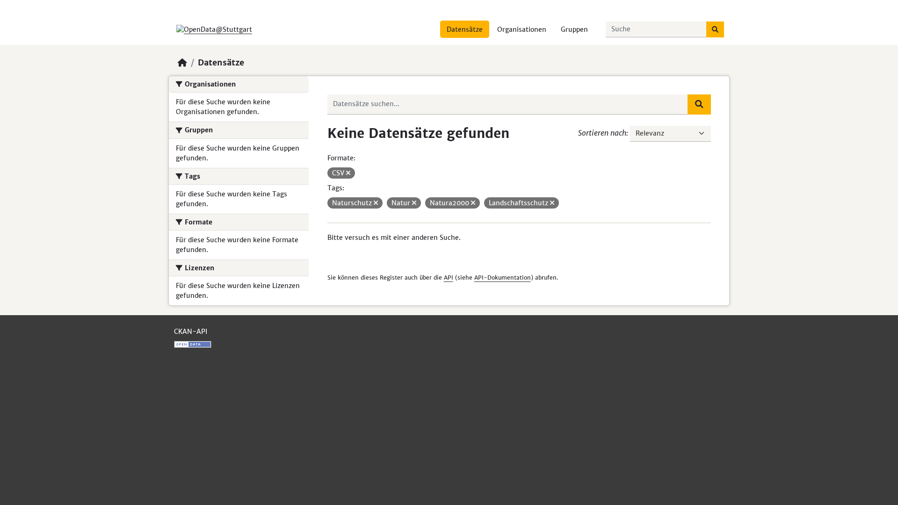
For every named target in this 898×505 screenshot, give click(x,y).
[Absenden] (715, 29)
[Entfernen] (348, 173)
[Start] (182, 63)
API (448, 277)
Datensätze (465, 29)
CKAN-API (190, 331)
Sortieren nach (602, 132)
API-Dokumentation (502, 277)
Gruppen (574, 29)
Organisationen (521, 29)
